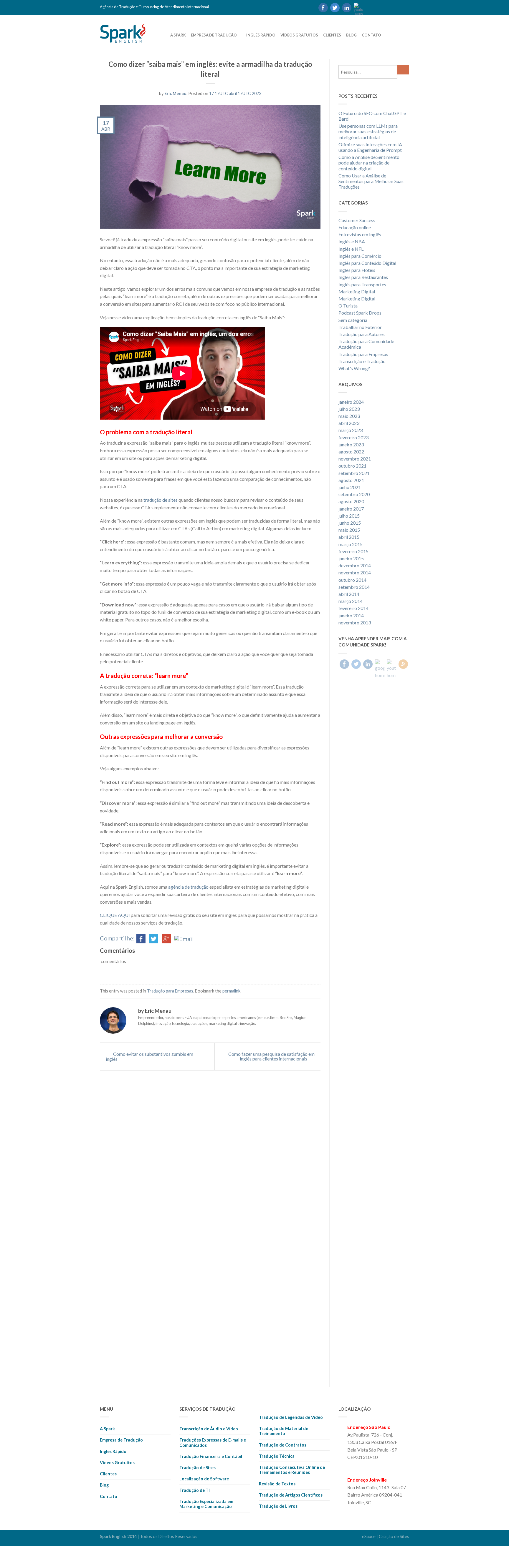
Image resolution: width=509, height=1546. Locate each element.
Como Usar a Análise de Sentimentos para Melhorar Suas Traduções (371, 181)
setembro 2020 (354, 494)
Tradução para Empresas (170, 990)
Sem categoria (352, 320)
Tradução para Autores (361, 334)
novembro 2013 (354, 622)
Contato (371, 35)
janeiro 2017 (351, 508)
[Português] (368, 7)
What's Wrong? (354, 368)
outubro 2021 (352, 465)
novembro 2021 (354, 458)
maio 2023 (349, 416)
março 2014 (350, 601)
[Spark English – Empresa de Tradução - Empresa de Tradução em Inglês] (131, 31)
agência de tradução (188, 887)
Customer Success (356, 220)
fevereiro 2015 (353, 551)
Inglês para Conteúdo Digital (367, 263)
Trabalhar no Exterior (360, 327)
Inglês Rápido (260, 35)
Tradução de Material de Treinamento (283, 1431)
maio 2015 (349, 530)
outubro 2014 (352, 580)
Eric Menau (175, 93)
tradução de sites (160, 500)
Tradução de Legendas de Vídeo (291, 1417)
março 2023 (350, 430)
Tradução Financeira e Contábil (210, 1456)
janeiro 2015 (351, 558)
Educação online (354, 227)
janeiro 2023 (351, 444)
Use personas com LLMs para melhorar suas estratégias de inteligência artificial (368, 131)
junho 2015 (349, 523)
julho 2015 (349, 515)
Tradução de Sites (197, 1467)
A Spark (178, 35)
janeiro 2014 (351, 615)
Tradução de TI (194, 1490)
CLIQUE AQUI (115, 915)
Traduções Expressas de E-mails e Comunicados (212, 1442)
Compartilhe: (117, 937)
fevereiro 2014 (353, 608)
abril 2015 (348, 537)
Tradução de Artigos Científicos (291, 1494)
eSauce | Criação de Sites (385, 1536)
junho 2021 (349, 487)
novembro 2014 (354, 572)
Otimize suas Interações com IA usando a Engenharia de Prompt (370, 147)
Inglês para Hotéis (356, 270)
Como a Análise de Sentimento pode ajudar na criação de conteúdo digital (368, 162)
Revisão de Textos (277, 1483)
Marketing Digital (356, 291)
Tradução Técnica (277, 1456)
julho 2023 (349, 409)
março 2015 (350, 544)
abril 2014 (348, 594)
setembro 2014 (354, 587)
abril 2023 (348, 423)
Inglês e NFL (350, 249)
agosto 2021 (351, 480)
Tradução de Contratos (282, 1444)
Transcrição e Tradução (362, 361)
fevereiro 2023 (353, 437)
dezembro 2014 (354, 565)
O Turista (348, 305)
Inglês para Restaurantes (363, 277)
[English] (379, 7)
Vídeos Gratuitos (299, 35)
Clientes (332, 35)
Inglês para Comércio (359, 256)
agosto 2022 (351, 451)
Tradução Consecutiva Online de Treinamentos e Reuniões (292, 1470)
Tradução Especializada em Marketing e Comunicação (206, 1504)
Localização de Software (204, 1478)
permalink (231, 990)
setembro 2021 (354, 473)
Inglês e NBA (351, 241)
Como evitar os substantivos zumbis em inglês (149, 1056)
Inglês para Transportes (362, 284)
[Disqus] (210, 1161)
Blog (351, 35)
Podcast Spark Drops (359, 312)
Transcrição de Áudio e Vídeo (208, 1428)
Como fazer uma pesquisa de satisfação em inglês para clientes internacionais (271, 1056)
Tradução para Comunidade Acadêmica (366, 344)
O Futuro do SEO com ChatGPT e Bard (372, 116)
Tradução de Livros (278, 1506)
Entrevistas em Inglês (359, 234)
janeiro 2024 (351, 402)
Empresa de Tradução (214, 35)
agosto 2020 (351, 501)
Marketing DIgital (356, 298)
